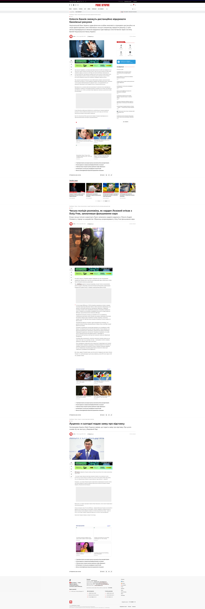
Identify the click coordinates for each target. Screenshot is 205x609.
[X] (71, 5)
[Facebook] (121, 47)
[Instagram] (121, 54)
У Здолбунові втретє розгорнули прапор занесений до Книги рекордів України (92, 162)
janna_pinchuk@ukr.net (105, 584)
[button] (131, 5)
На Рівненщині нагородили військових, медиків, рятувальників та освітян (93, 195)
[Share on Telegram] (71, 72)
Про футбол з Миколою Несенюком (130, 11)
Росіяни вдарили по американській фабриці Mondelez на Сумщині (90, 164)
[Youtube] (130, 54)
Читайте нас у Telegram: (125, 61)
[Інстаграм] (76, 5)
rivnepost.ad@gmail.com (99, 585)
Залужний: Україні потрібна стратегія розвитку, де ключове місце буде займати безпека (77, 195)
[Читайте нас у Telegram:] (119, 62)
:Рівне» (80, 284)
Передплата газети (127, 1)
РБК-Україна (77, 472)
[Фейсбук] (69, 5)
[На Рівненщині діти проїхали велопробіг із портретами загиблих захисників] (128, 187)
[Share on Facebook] (71, 64)
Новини (71, 16)
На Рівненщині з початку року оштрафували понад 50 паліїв (88, 168)
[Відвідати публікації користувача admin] (71, 36)
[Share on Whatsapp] (71, 69)
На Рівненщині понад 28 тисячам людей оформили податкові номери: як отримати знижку (124, 96)
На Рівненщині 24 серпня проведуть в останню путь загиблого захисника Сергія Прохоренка (111, 195)
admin (74, 36)
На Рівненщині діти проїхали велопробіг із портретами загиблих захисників (127, 195)
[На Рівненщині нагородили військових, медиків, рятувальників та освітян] (94, 187)
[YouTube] (74, 5)
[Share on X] (71, 67)
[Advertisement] (94, 100)
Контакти (135, 1)
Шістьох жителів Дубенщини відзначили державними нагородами (90, 170)
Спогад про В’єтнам (79, 11)
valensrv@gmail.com (103, 581)
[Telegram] (78, 5)
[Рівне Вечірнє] (70, 602)
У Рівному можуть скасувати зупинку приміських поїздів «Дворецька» (90, 166)
